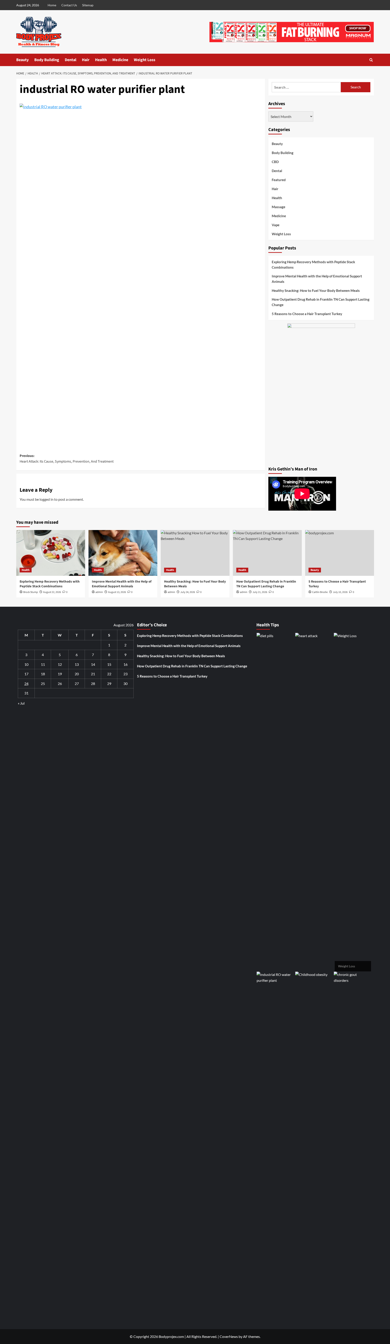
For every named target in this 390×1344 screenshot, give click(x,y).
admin (99, 592)
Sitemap (87, 5)
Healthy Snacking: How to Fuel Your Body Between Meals (316, 290)
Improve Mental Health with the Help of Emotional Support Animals (317, 279)
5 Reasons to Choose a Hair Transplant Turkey (307, 314)
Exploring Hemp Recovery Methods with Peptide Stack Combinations (313, 264)
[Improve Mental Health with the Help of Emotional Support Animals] (122, 553)
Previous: (67, 458)
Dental (70, 60)
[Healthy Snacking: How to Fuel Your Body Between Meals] (195, 553)
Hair (85, 60)
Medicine (120, 60)
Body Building (46, 60)
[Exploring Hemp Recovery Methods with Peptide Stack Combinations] (50, 553)
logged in (46, 499)
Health (101, 60)
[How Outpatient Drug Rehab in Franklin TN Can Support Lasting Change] (267, 553)
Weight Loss (144, 60)
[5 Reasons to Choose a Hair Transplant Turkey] (339, 553)
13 (77, 664)
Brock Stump (30, 592)
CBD (275, 162)
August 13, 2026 (117, 592)
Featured (279, 180)
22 (109, 674)
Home (52, 5)
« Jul (21, 703)
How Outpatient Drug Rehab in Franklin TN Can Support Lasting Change (320, 302)
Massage (278, 207)
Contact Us (69, 5)
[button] (371, 60)
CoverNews (229, 1336)
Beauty (22, 60)
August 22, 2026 (52, 592)
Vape (275, 225)
